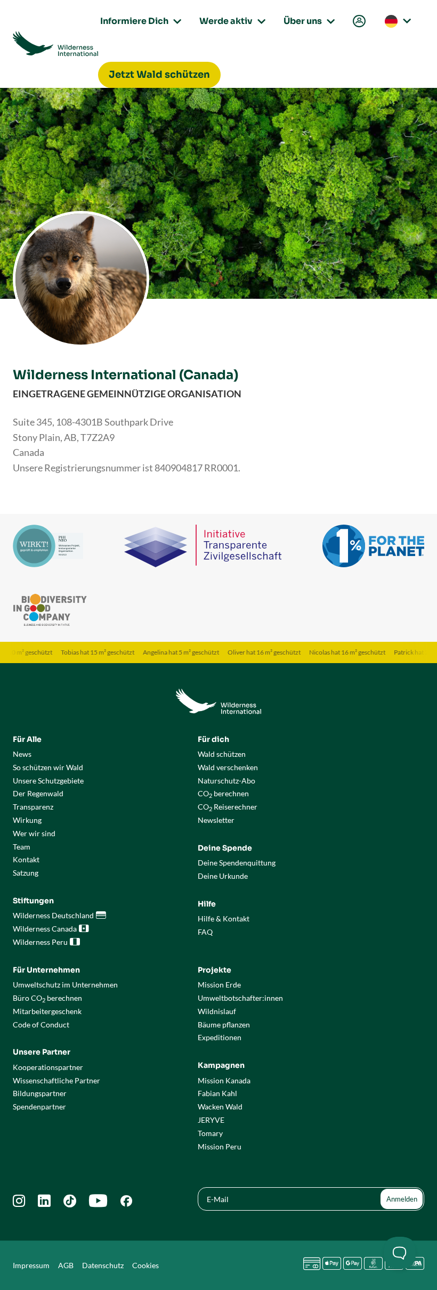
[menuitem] (358, 21)
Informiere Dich (139, 21)
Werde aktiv (230, 21)
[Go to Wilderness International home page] (55, 43)
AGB (66, 1265)
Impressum (31, 1265)
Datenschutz (103, 1265)
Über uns (307, 21)
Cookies (145, 1265)
